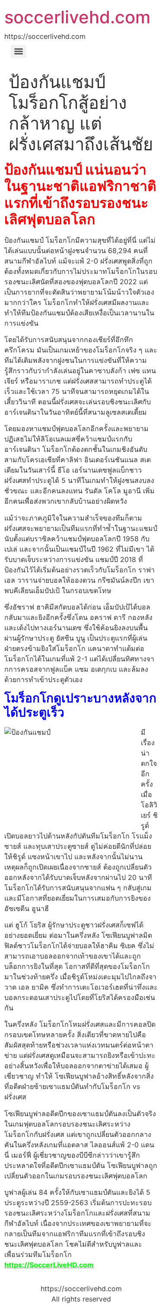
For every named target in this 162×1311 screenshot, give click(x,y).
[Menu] (18, 51)
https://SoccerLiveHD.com (49, 1264)
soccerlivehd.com (77, 17)
